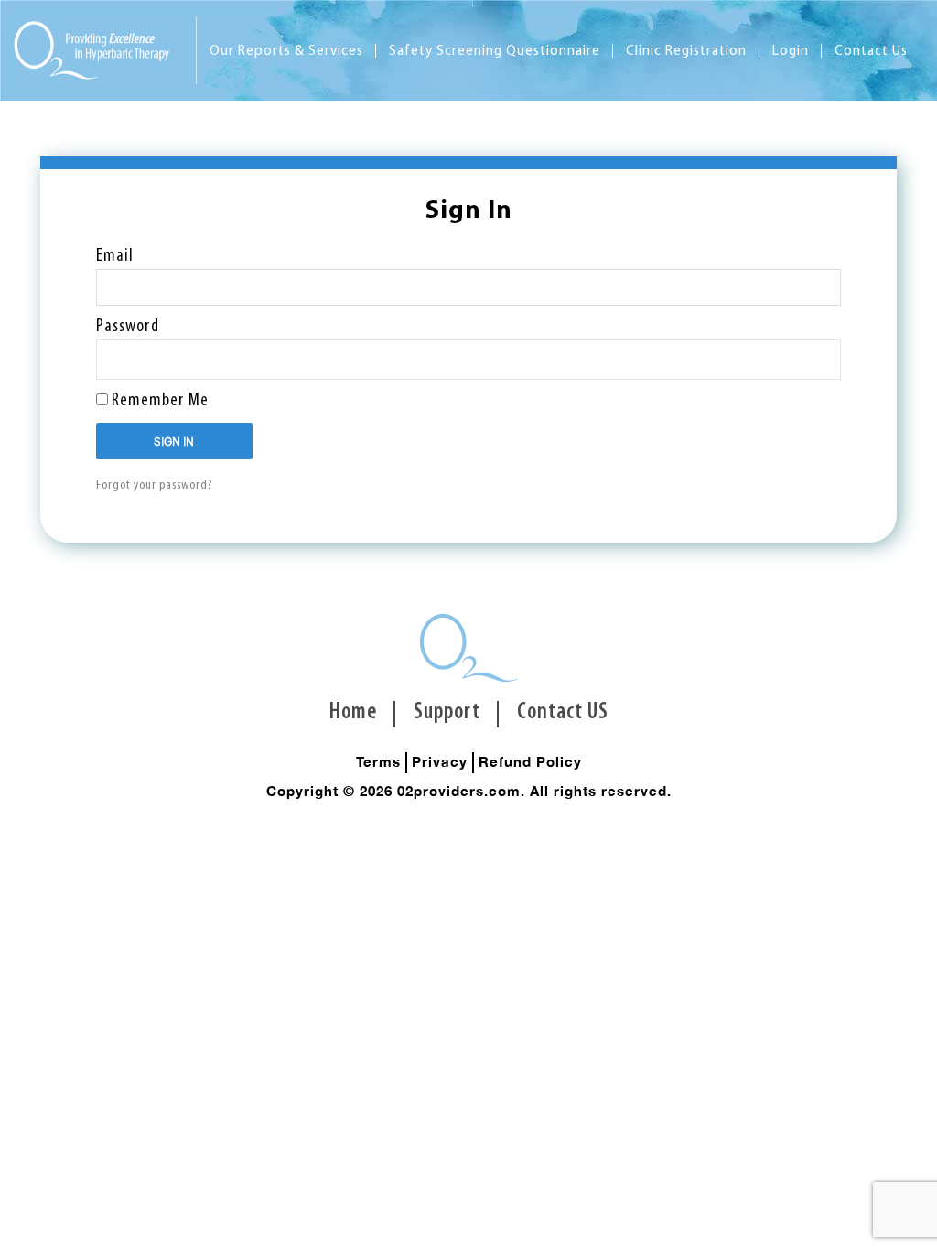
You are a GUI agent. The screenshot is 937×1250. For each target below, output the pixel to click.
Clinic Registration (686, 52)
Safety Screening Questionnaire (494, 52)
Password (127, 327)
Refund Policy (530, 761)
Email (115, 256)
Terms (378, 761)
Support (447, 712)
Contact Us (871, 52)
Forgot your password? (154, 485)
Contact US (563, 712)
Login (790, 52)
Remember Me (158, 401)
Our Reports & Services (286, 52)
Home (353, 712)
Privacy (440, 761)
